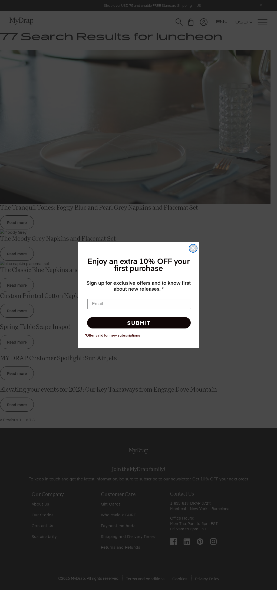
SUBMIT (139, 322)
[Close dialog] (193, 248)
